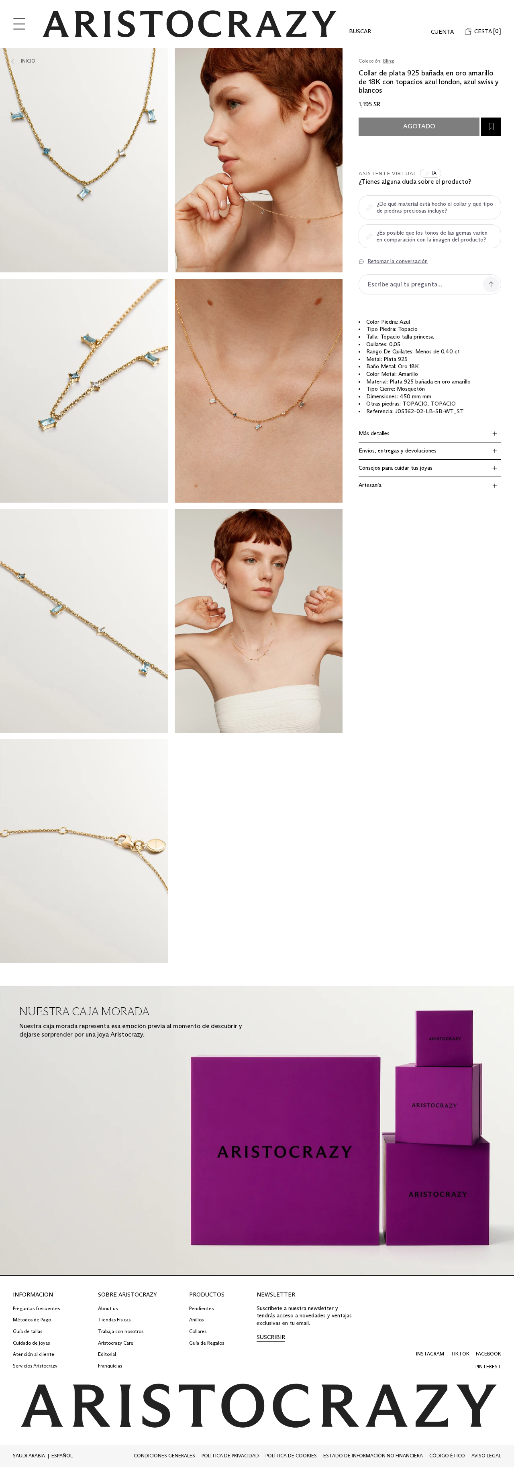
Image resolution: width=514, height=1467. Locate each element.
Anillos (196, 1320)
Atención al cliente (33, 1354)
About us (108, 1308)
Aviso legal (486, 1456)
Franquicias (110, 1366)
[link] (271, 1337)
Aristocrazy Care (115, 1343)
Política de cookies (291, 1456)
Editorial (107, 1354)
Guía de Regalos (206, 1343)
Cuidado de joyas (31, 1343)
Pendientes (201, 1308)
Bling (388, 61)
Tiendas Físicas (114, 1320)
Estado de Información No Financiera (373, 1456)
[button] (19, 24)
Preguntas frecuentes (36, 1308)
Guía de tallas (27, 1331)
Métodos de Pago (32, 1320)
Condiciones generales (164, 1456)
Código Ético (447, 1456)
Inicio (28, 61)
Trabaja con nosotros (120, 1331)
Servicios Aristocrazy (35, 1366)
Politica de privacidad (230, 1456)
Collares (197, 1331)
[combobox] (30, 1456)
